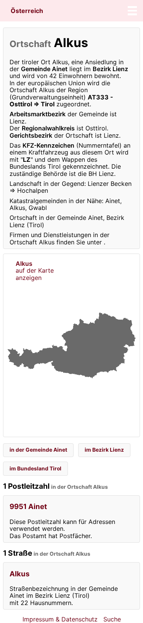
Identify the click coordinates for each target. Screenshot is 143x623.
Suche (112, 619)
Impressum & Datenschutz (60, 619)
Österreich (27, 11)
